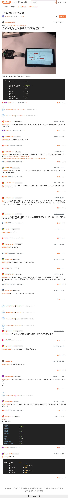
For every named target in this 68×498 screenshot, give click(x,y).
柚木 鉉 (8, 167)
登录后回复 (62, 16)
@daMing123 (17, 136)
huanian (18, 325)
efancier (9, 136)
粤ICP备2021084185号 (36, 488)
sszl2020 (9, 361)
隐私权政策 (40, 491)
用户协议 (33, 491)
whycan (18, 306)
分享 (59, 102)
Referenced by (10, 109)
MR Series (7, 16)
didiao (17, 395)
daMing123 (9, 121)
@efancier (18, 151)
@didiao (17, 416)
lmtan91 (9, 376)
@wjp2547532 (20, 346)
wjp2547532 (10, 331)
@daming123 (6, 139)
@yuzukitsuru (6, 186)
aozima (18, 319)
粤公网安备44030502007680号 (53, 488)
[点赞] (62, 102)
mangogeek (10, 22)
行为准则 (27, 491)
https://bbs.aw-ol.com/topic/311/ (16, 25)
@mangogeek (19, 121)
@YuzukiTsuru (19, 182)
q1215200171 (20, 109)
